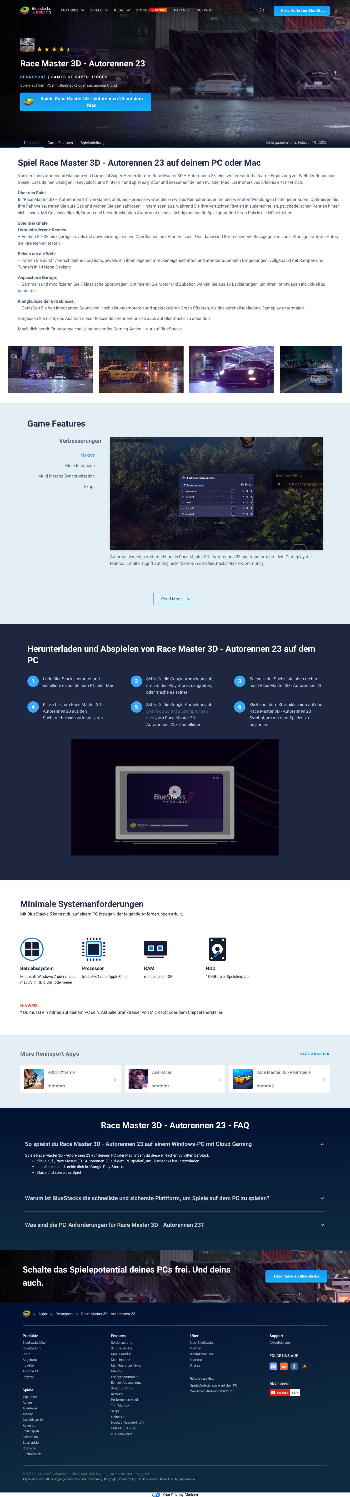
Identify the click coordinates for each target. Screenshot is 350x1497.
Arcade (28, 1414)
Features (69, 10)
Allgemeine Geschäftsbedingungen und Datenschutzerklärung (62, 1479)
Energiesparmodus (124, 1377)
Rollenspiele (31, 1431)
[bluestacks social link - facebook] (294, 1366)
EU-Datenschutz (148, 1479)
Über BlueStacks (202, 1342)
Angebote (29, 1360)
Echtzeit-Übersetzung (126, 1382)
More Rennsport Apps (49, 1053)
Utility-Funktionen (123, 1428)
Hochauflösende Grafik (127, 1422)
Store (150, 10)
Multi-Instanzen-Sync (126, 1365)
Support (205, 10)
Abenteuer (30, 1408)
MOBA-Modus (121, 1354)
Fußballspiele (32, 1454)
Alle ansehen (315, 1054)
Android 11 (30, 1371)
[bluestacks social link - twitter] (305, 1366)
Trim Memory (120, 1405)
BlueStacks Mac (34, 1342)
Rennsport (33, 77)
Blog (119, 10)
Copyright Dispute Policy (120, 1479)
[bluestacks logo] (35, 10)
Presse (195, 1365)
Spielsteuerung (121, 1342)
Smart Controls (122, 1388)
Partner (182, 10)
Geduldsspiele (32, 1420)
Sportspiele (31, 1442)
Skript (115, 1411)
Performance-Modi (124, 1400)
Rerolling (117, 1394)
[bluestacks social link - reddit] (284, 1366)
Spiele (96, 10)
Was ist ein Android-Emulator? (211, 1391)
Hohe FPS (118, 1417)
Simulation (30, 1437)
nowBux (29, 1365)
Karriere (195, 1360)
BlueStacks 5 (32, 1348)
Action (27, 1402)
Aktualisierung (280, 1342)
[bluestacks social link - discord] (273, 1366)
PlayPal (28, 1377)
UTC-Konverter (121, 1434)
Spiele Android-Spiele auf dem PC (213, 1385)
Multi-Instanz (120, 1360)
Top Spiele (30, 1397)
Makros (116, 1371)
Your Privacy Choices (180, 1494)
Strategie (29, 1448)
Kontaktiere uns (201, 1354)
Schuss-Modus (121, 1348)
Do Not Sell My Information (177, 1479)
